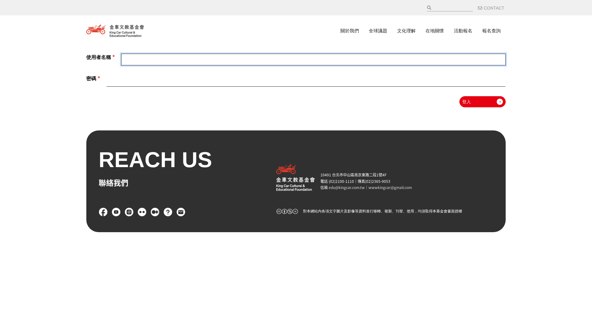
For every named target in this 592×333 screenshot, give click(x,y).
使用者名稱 (98, 57)
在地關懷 (435, 30)
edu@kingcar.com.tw (347, 187)
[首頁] (115, 30)
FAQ (168, 212)
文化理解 (406, 30)
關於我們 (349, 30)
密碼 (91, 78)
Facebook (103, 212)
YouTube (116, 212)
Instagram (129, 212)
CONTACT (494, 8)
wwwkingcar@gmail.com (390, 187)
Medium (155, 212)
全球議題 (378, 30)
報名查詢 (491, 30)
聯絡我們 (181, 212)
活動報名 (463, 30)
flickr (142, 212)
